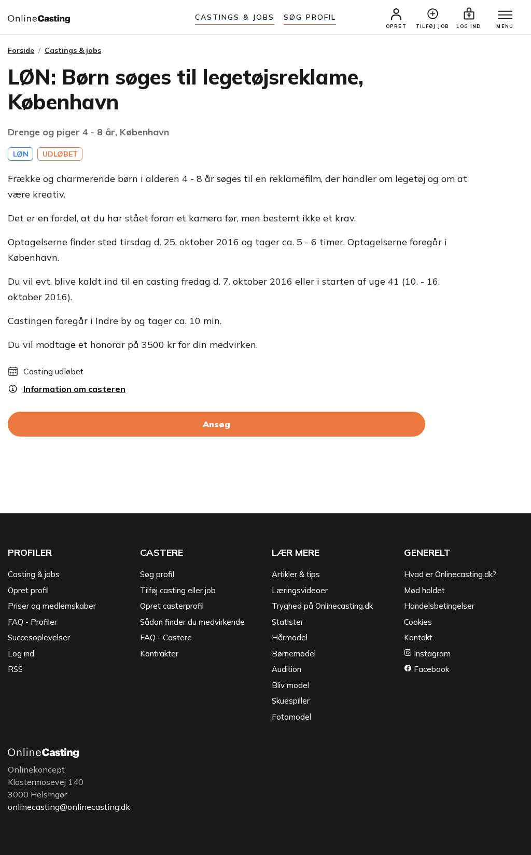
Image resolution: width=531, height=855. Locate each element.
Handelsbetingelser (439, 606)
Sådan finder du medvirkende (192, 622)
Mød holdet (424, 590)
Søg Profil (310, 17)
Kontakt (418, 637)
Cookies (418, 622)
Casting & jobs (34, 574)
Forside (21, 50)
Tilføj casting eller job (178, 590)
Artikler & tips (296, 574)
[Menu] (505, 15)
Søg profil (157, 574)
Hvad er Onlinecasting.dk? (450, 574)
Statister (287, 622)
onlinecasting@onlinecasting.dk (69, 807)
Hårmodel (290, 637)
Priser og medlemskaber (52, 606)
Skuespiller (291, 701)
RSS (15, 669)
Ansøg (216, 424)
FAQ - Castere (166, 637)
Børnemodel (294, 653)
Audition (286, 669)
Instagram (431, 653)
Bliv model (290, 685)
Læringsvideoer (300, 590)
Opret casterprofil (172, 606)
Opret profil (28, 590)
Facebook (430, 669)
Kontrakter (159, 653)
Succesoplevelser (39, 637)
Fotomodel (291, 717)
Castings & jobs (235, 17)
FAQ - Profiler (32, 622)
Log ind (21, 653)
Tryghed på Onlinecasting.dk (322, 606)
